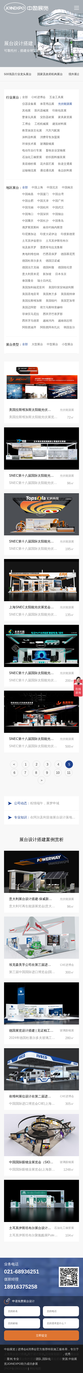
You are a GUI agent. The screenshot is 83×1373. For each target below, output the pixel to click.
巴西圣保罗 (50, 254)
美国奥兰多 (50, 294)
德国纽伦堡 (65, 267)
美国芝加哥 (68, 300)
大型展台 (37, 344)
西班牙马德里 (30, 320)
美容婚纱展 (29, 163)
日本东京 (60, 274)
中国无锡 (27, 207)
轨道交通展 (65, 163)
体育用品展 (47, 103)
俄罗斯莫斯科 (30, 227)
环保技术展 (29, 143)
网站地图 (35, 1368)
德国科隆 (48, 267)
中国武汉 (58, 207)
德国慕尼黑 (68, 254)
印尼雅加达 (29, 234)
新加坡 (47, 274)
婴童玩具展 (29, 117)
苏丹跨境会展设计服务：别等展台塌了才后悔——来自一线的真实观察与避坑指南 (53, 817)
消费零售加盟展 (50, 137)
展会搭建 (56, 1358)
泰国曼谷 (27, 280)
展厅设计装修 (35, 1354)
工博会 (26, 123)
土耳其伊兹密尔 (32, 240)
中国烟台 (58, 214)
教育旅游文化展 (32, 130)
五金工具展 (56, 97)
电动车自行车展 (32, 150)
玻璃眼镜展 (47, 143)
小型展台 (67, 344)
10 (58, 772)
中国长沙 (43, 220)
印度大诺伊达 (48, 234)
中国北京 (52, 187)
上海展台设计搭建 (15, 1354)
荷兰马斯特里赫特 (51, 307)
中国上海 (37, 187)
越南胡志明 (65, 320)
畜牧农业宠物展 (55, 150)
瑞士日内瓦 (44, 280)
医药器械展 (41, 110)
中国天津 (43, 200)
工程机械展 (41, 123)
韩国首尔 (69, 327)
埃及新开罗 (29, 247)
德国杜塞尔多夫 (32, 260)
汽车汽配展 (53, 130)
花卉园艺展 (47, 163)
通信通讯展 (47, 170)
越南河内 (48, 320)
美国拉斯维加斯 (32, 300)
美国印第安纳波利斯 (61, 287)
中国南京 (67, 187)
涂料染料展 (29, 137)
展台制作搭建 (27, 1358)
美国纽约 (51, 300)
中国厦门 (43, 194)
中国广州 (58, 200)
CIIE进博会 (39, 97)
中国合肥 (27, 200)
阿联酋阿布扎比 (50, 327)
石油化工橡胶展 (32, 157)
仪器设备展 (29, 103)
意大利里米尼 (30, 274)
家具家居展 (65, 117)
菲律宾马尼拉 (30, 314)
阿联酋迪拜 (29, 327)
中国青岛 (58, 220)
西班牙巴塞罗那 (53, 314)
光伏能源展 (65, 103)
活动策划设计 (53, 1354)
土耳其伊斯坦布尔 (57, 240)
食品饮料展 (65, 170)
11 (69, 772)
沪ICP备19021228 (15, 1368)
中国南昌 (27, 194)
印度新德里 (68, 234)
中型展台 (52, 344)
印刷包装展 (59, 110)
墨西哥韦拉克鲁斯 (51, 247)
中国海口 (27, 214)
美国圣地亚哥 (30, 294)
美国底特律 (68, 294)
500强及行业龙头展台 (17, 74)
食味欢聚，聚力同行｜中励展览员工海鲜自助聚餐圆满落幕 (53, 803)
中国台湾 (58, 194)
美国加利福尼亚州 (33, 287)
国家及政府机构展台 (50, 74)
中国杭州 (43, 207)
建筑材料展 (59, 123)
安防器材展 (47, 117)
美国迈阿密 (29, 307)
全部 (25, 97)
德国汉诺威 (53, 260)
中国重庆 (27, 220)
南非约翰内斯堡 (53, 227)
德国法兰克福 (30, 267)
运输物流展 (29, 170)
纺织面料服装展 (55, 157)
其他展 (26, 110)
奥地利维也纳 (30, 254)
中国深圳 (43, 214)
